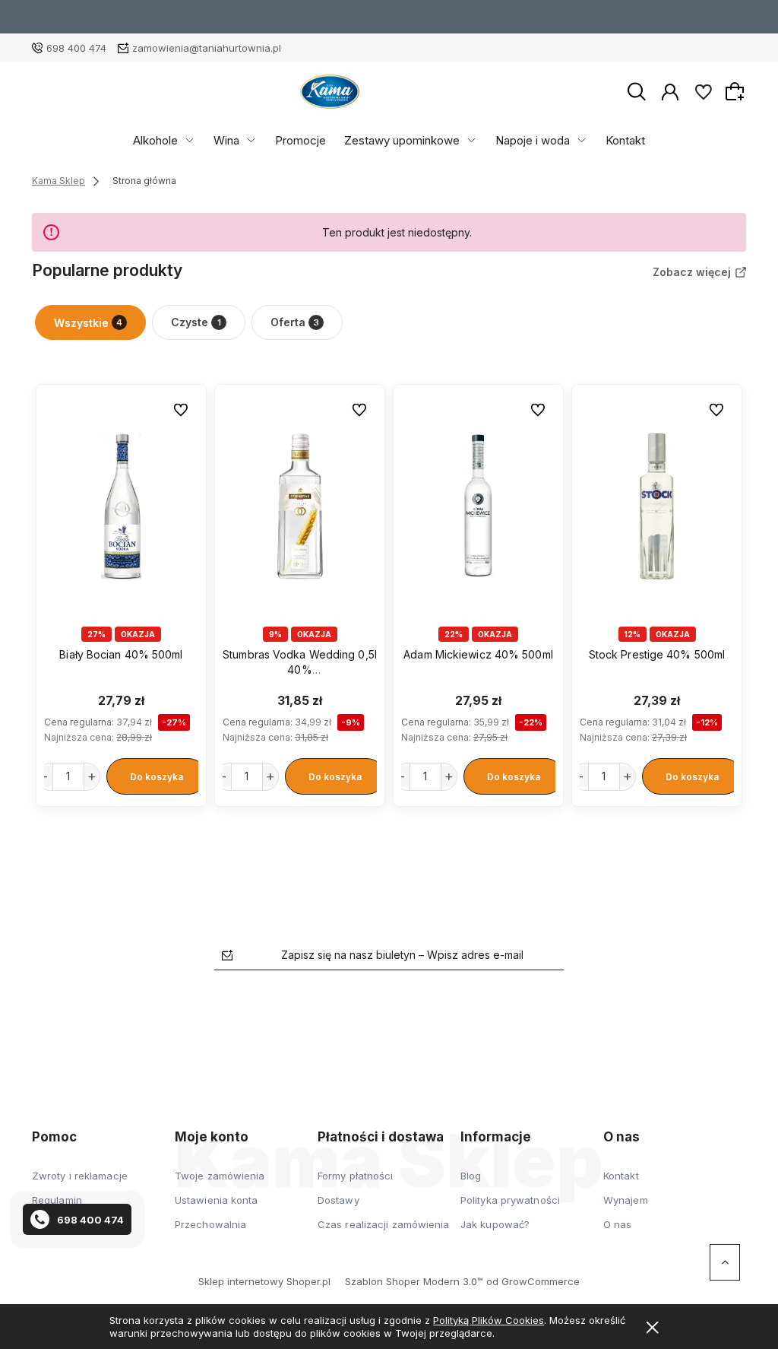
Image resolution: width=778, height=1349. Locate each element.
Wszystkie (88, 322)
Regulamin (57, 1200)
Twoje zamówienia (220, 1176)
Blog (470, 1176)
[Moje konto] (670, 90)
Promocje (300, 140)
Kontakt (625, 140)
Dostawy (338, 1200)
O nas (617, 1224)
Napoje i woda (532, 140)
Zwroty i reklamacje (80, 1176)
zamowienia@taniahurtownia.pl (206, 48)
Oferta (294, 322)
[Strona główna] (329, 92)
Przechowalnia (210, 1224)
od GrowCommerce (533, 1281)
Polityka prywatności (510, 1200)
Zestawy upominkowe (402, 140)
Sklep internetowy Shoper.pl (264, 1281)
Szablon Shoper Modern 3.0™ (414, 1281)
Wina (226, 140)
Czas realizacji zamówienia (384, 1224)
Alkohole (155, 140)
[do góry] (725, 1262)
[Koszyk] (737, 91)
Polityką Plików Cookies (488, 1320)
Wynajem (625, 1200)
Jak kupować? (495, 1224)
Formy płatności (356, 1176)
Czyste (196, 322)
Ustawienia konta (216, 1200)
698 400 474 (76, 48)
